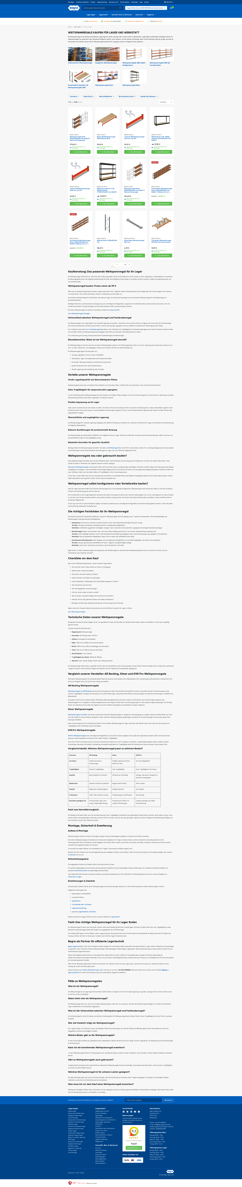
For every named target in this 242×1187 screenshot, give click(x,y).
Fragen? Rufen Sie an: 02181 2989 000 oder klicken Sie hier (145, 8)
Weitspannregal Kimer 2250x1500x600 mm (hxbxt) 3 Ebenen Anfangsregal (80, 138)
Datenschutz (71, 1173)
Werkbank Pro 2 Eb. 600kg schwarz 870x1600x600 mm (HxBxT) (161, 138)
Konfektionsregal (73, 1146)
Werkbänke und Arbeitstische (103, 1118)
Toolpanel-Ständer (100, 1154)
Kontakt (146, 2)
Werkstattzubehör (100, 1163)
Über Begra (71, 2)
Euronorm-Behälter (101, 1113)
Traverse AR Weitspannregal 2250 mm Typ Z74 (80, 189)
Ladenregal (98, 1152)
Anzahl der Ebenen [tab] (147, 96)
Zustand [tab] (73, 96)
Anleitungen (134, 2)
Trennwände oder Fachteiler (82, 904)
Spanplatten (76, 901)
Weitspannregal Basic (131, 85)
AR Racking (113, 448)
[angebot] (161, 182)
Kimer (119, 448)
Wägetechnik (99, 1141)
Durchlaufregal (72, 1152)
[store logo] (74, 7)
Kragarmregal (72, 1131)
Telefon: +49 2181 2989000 (158, 1122)
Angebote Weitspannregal (106, 63)
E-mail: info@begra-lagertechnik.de (160, 1124)
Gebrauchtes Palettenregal (76, 1113)
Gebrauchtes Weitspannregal (80, 63)
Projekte (93, 2)
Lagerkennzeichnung (79, 908)
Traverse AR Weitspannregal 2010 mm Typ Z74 (134, 137)
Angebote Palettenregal (75, 1115)
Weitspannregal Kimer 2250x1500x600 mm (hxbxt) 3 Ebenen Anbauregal (134, 190)
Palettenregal (72, 1111)
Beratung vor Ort (113, 2)
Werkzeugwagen (100, 1157)
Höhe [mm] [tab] (87, 96)
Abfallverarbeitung (100, 1150)
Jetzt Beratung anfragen (76, 612)
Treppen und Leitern (101, 1130)
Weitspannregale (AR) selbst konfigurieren (134, 64)
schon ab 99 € (114, 310)
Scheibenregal (72, 1150)
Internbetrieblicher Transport (103, 1135)
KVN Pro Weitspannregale (77, 736)
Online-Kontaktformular (91, 970)
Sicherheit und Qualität (82, 2)
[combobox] (102, 7)
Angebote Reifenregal (74, 1144)
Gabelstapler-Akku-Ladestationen (105, 1128)
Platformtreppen (100, 1133)
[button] (169, 2)
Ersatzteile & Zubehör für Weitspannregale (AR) (78, 86)
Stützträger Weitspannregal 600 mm (134, 241)
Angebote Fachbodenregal (76, 1122)
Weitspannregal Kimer (104, 85)
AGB (77, 1173)
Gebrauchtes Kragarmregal (76, 1133)
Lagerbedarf (115, 917)
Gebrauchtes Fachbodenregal (77, 1120)
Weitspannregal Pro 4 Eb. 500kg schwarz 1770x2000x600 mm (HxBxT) (107, 190)
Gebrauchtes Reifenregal (75, 1141)
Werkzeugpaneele (100, 1159)
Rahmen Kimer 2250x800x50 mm (107, 241)
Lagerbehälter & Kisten (102, 1111)
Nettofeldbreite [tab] (105, 96)
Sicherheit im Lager (75, 877)
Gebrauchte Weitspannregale (78, 467)
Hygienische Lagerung (74, 1148)
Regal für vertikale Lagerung (76, 1137)
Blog (141, 2)
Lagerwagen (99, 1115)
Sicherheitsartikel (80, 871)
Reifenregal (71, 1139)
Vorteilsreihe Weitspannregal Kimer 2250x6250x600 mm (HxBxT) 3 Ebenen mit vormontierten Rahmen (80, 242)
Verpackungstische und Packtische (105, 1120)
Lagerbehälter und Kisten (87, 912)
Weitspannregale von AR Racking (79, 691)
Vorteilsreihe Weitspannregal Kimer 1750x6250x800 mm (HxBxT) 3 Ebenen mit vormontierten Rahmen (161, 190)
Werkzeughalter (100, 1161)
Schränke (98, 1126)
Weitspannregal (72, 1124)
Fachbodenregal (94, 329)
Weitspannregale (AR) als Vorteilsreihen (160, 64)
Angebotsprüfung (102, 2)
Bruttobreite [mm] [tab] (126, 96)
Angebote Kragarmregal (75, 1135)
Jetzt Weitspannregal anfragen (79, 314)
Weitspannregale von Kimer (77, 715)
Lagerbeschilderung (101, 1139)
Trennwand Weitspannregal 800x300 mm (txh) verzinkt (161, 241)
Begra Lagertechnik (75, 946)
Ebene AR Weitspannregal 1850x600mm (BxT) (106, 137)
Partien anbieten (124, 2)
